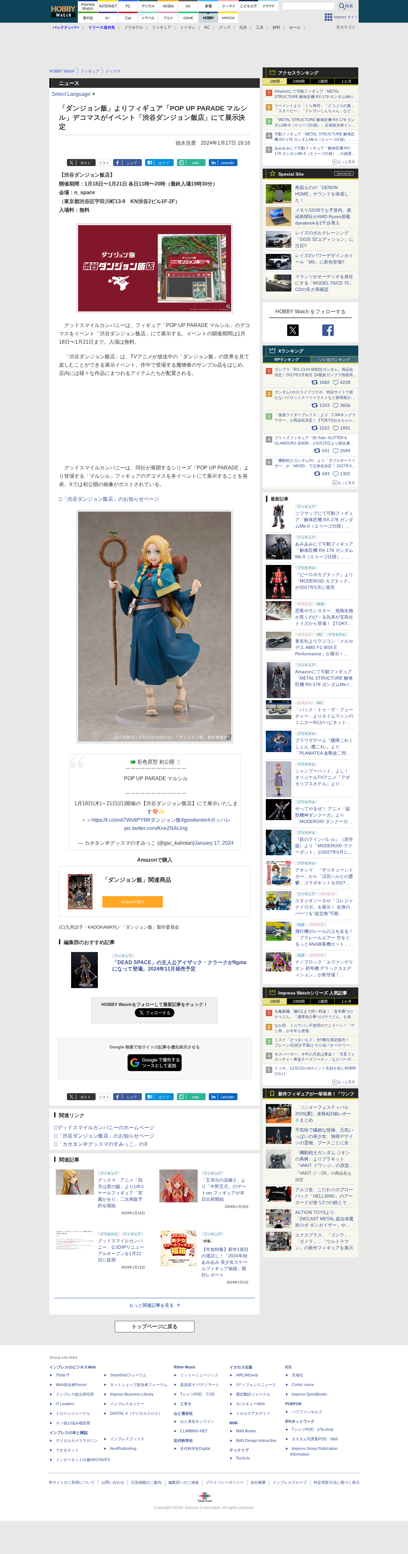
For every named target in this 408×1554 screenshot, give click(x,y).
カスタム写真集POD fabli (315, 1439)
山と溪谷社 (183, 1413)
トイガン (187, 27)
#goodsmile (194, 820)
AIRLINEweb (247, 1375)
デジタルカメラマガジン (77, 1440)
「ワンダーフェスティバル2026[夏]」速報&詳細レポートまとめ (323, 1114)
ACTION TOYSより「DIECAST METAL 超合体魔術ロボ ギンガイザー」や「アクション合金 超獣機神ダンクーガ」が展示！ (324, 1225)
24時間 (299, 81)
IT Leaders (65, 1404)
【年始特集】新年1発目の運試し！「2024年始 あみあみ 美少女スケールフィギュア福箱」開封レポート (225, 1262)
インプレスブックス (127, 1439)
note (195, 163)
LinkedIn (227, 163)
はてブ (163, 163)
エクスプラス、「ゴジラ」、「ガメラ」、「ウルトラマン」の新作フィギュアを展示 (324, 1241)
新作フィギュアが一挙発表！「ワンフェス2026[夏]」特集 (316, 1095)
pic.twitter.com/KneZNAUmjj (156, 828)
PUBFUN (293, 1404)
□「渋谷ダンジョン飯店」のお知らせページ (109, 499)
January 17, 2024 (214, 843)
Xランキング (290, 351)
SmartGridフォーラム (128, 1375)
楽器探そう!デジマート (199, 1385)
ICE (288, 1367)
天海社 (297, 1375)
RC (207, 27)
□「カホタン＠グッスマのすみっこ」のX (101, 1144)
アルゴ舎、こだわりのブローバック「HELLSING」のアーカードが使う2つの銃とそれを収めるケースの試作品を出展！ (324, 1202)
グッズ (224, 27)
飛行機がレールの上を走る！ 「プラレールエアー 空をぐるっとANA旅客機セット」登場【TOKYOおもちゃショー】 (324, 944)
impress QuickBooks (309, 1394)
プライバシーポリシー (225, 1482)
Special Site (291, 174)
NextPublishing (123, 1448)
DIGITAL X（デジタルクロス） (136, 1413)
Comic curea (303, 1385)
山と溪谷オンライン (197, 1421)
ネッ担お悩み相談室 (73, 1423)
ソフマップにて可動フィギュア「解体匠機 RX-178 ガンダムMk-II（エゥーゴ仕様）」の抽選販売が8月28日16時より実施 (324, 526)
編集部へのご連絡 (183, 1482)
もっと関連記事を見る (151, 1305)
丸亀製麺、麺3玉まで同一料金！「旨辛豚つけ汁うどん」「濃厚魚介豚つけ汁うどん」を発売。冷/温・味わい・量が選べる (313, 1017)
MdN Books (246, 1431)
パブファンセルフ (307, 1412)
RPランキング (286, 359)
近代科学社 (183, 1440)
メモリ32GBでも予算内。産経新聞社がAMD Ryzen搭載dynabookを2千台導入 (323, 216)
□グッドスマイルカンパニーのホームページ (104, 1127)
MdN (233, 1423)
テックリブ (239, 1450)
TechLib (243, 1458)
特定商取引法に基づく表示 (337, 1482)
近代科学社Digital (195, 1448)
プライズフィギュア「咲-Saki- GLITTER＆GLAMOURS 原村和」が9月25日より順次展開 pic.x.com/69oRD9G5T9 (316, 443)
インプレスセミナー (127, 1404)
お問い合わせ (112, 1482)
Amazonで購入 (132, 902)
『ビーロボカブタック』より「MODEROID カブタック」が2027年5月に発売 (324, 581)
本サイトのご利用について (72, 1482)
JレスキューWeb (250, 1404)
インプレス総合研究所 (75, 1394)
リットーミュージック (199, 1375)
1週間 (323, 81)
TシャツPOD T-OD (197, 1394)
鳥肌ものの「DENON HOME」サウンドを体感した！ (322, 194)
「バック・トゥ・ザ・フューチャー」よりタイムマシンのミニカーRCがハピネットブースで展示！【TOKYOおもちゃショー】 (324, 722)
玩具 (243, 27)
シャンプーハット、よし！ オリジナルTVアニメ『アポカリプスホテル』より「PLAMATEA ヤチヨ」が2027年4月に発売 (322, 783)
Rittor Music (185, 1367)
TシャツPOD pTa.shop (312, 1429)
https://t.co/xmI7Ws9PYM (119, 820)
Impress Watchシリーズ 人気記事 (312, 992)
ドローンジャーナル (73, 1413)
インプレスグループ (290, 1482)
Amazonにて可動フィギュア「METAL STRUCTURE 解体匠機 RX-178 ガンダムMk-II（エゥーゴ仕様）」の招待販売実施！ (313, 96)
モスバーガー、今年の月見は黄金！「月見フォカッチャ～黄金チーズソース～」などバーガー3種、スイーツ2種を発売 (314, 1059)
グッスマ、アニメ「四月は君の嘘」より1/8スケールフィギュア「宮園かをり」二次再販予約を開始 (121, 1192)
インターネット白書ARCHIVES (83, 1460)
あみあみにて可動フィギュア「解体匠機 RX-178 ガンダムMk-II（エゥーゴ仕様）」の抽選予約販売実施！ (314, 153)
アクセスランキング (298, 72)
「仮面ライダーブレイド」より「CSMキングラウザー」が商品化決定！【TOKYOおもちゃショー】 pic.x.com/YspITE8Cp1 (315, 420)
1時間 (275, 81)
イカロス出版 (240, 1367)
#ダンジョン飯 (164, 820)
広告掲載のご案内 (146, 1482)
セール (295, 27)
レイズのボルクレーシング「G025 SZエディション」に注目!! (324, 239)
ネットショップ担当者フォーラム (138, 1385)
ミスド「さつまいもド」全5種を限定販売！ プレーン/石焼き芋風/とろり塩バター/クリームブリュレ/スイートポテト (314, 1045)
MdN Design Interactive (256, 1440)
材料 (276, 27)
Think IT (62, 1375)
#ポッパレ (219, 820)
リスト (104, 163)
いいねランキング (334, 359)
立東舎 (186, 1404)
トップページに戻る (155, 1326)
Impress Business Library (132, 1394)
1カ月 (347, 81)
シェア (132, 163)
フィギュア (161, 27)
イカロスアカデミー (253, 1413)
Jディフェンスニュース (256, 1385)
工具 (260, 27)
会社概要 (258, 1482)
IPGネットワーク (300, 1421)
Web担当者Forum (71, 1385)
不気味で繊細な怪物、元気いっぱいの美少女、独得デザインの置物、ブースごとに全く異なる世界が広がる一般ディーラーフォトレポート (324, 1142)
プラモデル (133, 27)
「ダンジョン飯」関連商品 (136, 880)
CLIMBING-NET (194, 1431)
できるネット (67, 1450)
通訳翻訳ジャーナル (253, 1394)
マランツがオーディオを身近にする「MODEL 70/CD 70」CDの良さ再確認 (324, 283)
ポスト (85, 163)
